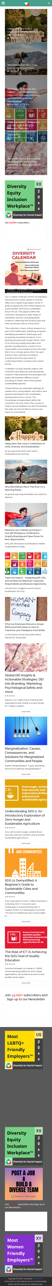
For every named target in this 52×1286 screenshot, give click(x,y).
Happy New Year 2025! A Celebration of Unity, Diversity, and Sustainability (23, 31)
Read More (26, 712)
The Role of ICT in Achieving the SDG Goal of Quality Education (26, 956)
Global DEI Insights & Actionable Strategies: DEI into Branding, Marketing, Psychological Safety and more (24, 163)
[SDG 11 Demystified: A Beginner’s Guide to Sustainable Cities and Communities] (26, 862)
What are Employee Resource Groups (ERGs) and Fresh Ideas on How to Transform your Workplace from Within (25, 627)
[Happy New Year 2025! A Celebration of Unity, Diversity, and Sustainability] (26, 25)
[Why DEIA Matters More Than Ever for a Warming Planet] (26, 58)
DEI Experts (38, 1279)
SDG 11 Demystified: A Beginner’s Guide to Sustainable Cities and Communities (21, 886)
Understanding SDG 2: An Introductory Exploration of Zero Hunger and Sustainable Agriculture (25, 817)
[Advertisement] (26, 1098)
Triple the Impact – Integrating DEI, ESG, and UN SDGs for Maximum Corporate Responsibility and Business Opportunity (23, 128)
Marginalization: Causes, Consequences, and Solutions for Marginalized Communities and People (24, 755)
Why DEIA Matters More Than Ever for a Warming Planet (22, 66)
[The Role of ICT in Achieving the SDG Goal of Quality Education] (26, 937)
